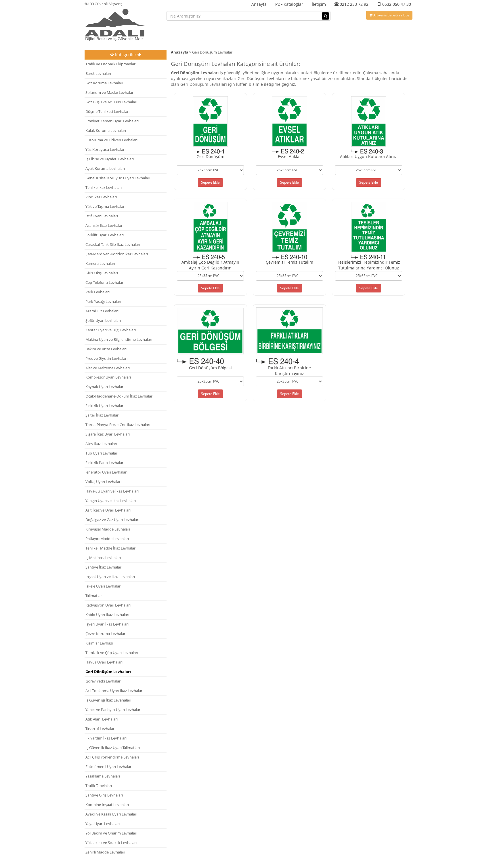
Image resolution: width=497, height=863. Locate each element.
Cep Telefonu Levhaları (104, 282)
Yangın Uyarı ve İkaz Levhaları (110, 500)
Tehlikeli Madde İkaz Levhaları (110, 548)
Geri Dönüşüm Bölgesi (210, 367)
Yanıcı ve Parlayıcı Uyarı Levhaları (113, 709)
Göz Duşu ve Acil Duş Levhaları (111, 102)
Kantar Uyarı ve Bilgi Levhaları (110, 330)
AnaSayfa (179, 52)
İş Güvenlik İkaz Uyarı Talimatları (112, 747)
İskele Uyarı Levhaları (103, 586)
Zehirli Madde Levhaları (105, 852)
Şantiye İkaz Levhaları (103, 567)
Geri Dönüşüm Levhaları (108, 671)
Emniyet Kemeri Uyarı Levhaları (112, 121)
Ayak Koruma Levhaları (105, 168)
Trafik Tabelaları (98, 785)
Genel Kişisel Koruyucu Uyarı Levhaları (117, 178)
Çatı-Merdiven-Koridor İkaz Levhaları (116, 254)
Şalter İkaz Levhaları (102, 415)
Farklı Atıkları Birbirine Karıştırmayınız (289, 370)
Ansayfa (259, 4)
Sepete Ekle (210, 182)
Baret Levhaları (98, 73)
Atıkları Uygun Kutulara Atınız (368, 156)
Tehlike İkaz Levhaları (103, 187)
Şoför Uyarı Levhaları (103, 320)
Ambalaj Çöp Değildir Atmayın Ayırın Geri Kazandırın (210, 265)
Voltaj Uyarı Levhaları (103, 481)
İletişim (319, 4)
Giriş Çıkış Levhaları (101, 273)
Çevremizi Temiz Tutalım (289, 262)
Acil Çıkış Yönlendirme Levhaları (112, 757)
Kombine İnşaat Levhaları (107, 804)
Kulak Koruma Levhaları (105, 130)
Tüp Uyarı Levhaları (101, 453)
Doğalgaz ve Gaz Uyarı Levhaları (112, 519)
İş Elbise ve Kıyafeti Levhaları (109, 159)
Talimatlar (93, 595)
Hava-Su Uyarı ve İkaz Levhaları (112, 491)
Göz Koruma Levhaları (104, 83)
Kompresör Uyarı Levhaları (108, 377)
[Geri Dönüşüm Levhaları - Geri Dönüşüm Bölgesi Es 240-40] (210, 335)
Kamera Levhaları (100, 263)
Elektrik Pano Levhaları (104, 462)
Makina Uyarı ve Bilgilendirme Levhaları (118, 339)
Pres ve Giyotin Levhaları (106, 358)
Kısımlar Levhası (99, 643)
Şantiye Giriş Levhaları (104, 795)
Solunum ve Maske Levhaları (109, 92)
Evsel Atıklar (289, 156)
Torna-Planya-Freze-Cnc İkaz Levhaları (117, 424)
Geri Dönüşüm (210, 156)
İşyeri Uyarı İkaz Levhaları (107, 624)
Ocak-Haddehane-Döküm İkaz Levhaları (119, 396)
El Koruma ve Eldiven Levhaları (111, 140)
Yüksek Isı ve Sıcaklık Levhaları (111, 842)
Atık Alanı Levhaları (101, 719)
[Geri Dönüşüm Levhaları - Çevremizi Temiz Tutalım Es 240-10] (289, 230)
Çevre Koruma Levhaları (105, 633)
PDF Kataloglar (289, 4)
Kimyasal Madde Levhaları (107, 529)
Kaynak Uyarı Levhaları (104, 386)
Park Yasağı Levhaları (103, 301)
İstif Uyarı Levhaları (101, 216)
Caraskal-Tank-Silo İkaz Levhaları (112, 244)
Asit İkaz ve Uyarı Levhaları (108, 510)
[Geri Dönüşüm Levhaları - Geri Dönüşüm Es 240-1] (210, 124)
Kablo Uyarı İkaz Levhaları (107, 614)
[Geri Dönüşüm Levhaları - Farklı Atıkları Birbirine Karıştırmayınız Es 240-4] (289, 335)
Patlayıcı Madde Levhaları (107, 538)
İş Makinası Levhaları (103, 557)
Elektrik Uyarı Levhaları (104, 405)
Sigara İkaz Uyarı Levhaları (107, 434)
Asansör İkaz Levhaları (104, 225)
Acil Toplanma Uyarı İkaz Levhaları (114, 690)
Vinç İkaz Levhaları (101, 197)
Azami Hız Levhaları (101, 311)
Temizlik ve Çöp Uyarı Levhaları (111, 652)
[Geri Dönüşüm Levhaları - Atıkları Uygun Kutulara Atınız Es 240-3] (369, 124)
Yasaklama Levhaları (102, 776)
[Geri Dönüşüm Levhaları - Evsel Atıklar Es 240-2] (289, 124)
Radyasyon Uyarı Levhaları (108, 605)
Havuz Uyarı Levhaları (104, 662)
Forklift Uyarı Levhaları (104, 235)
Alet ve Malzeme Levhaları (107, 368)
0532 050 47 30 (396, 4)
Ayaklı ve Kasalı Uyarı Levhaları (111, 814)
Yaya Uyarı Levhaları (102, 823)
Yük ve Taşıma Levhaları (105, 206)
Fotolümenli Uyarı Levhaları (108, 766)
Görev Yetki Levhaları (103, 681)
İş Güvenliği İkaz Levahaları (108, 700)
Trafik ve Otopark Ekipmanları (110, 64)
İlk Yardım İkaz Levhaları (106, 738)
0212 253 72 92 (353, 4)
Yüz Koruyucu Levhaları (105, 149)
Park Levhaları (97, 292)
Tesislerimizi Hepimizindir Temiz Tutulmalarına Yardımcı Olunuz (368, 265)
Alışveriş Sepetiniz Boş (390, 15)
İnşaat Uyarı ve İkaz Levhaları (110, 576)
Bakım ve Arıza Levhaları (106, 349)
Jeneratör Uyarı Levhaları (106, 472)
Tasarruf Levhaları (100, 728)
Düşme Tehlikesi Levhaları (107, 111)
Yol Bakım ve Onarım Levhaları (111, 833)
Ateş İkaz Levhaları (101, 443)
